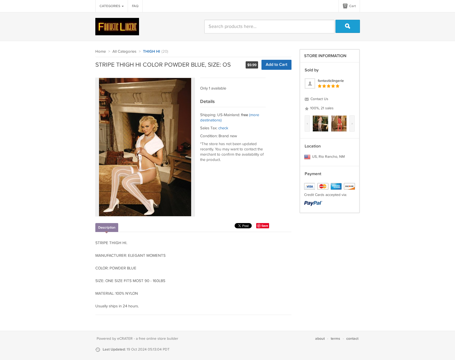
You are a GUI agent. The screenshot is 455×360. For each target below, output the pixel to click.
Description (106, 227)
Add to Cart (276, 64)
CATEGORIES (110, 6)
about (320, 338)
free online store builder (158, 339)
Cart (352, 6)
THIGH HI (151, 51)
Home (100, 51)
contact (352, 338)
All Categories (124, 51)
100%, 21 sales (321, 108)
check (223, 128)
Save (264, 226)
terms (335, 338)
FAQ (135, 6)
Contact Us (318, 99)
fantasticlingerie (331, 80)
